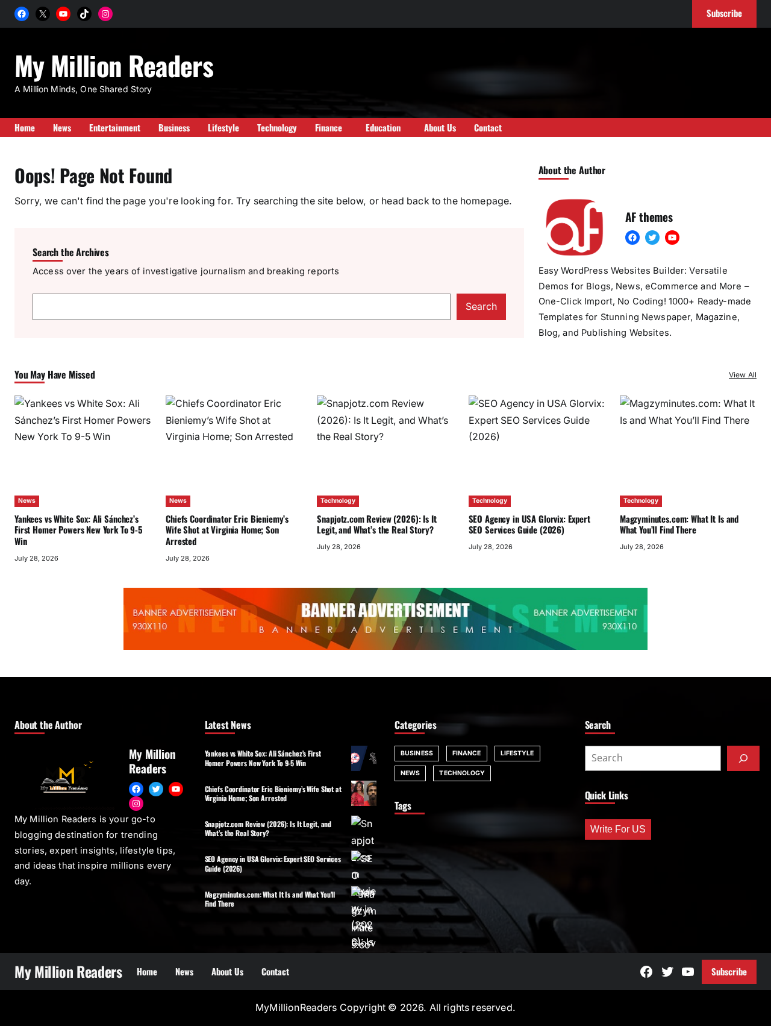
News (27, 501)
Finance (466, 753)
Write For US (618, 829)
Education (383, 127)
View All (743, 374)
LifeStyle (517, 753)
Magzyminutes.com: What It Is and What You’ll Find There (679, 524)
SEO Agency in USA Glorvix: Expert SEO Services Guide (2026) (529, 524)
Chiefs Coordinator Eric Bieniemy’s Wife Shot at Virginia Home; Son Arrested (227, 530)
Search (481, 306)
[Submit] (743, 758)
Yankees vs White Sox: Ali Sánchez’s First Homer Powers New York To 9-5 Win (78, 530)
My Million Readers (113, 65)
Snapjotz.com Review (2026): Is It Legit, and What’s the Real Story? (376, 524)
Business (417, 753)
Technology (337, 501)
